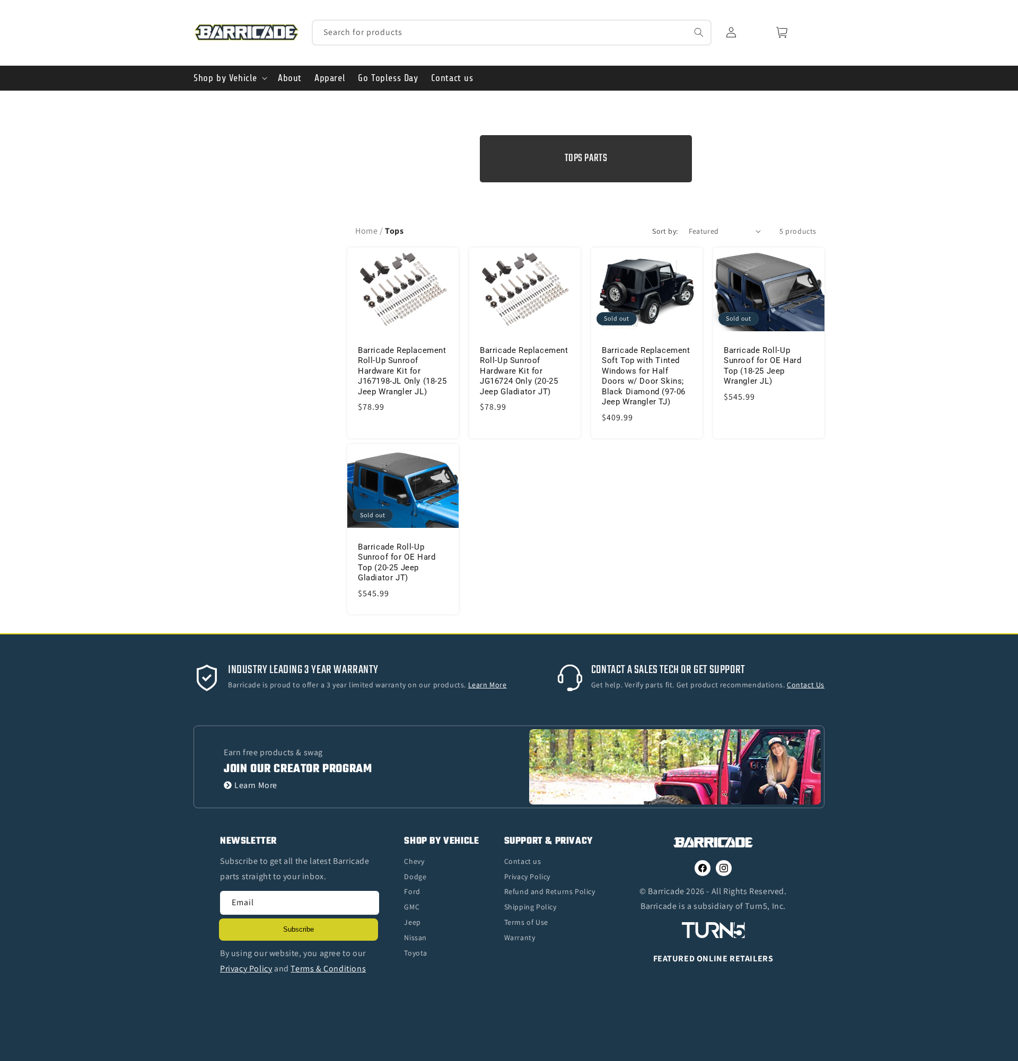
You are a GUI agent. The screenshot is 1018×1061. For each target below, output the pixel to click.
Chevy (414, 861)
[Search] (698, 32)
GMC (411, 907)
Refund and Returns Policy (549, 891)
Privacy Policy (527, 876)
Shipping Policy (530, 907)
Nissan (415, 937)
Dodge (415, 876)
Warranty (520, 937)
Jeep (412, 922)
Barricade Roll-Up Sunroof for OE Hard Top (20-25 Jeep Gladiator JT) (396, 562)
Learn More (255, 785)
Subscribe (298, 929)
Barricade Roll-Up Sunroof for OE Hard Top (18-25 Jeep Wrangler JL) (762, 365)
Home (366, 230)
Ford (412, 891)
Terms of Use (526, 922)
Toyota (415, 953)
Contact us (522, 861)
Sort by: (665, 231)
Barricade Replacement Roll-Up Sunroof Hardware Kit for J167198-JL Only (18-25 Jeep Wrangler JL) (402, 370)
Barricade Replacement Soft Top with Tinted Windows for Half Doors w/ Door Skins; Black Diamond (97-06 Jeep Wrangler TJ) (646, 375)
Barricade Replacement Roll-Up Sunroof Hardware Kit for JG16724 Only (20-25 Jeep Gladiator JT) (524, 370)
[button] (229, 78)
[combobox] (512, 33)
